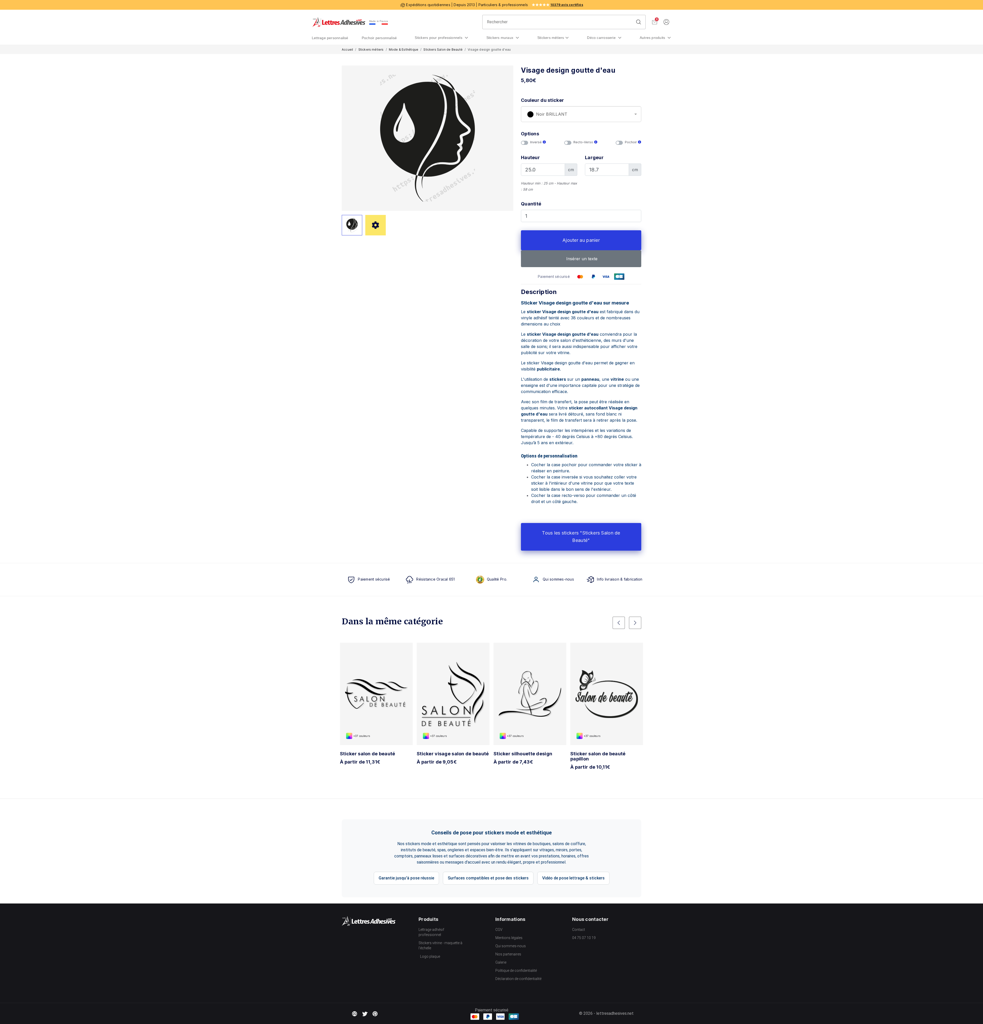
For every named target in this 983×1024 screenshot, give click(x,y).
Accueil (347, 49)
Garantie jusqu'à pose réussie (406, 878)
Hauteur (530, 157)
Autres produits (653, 38)
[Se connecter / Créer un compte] (666, 22)
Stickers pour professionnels (439, 38)
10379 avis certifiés (566, 5)
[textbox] (581, 114)
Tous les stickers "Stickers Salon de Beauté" (581, 536)
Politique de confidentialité (516, 970)
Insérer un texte (581, 258)
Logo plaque (430, 956)
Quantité (531, 203)
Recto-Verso (583, 142)
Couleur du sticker (542, 100)
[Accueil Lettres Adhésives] (338, 22)
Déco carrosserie (602, 38)
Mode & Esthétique (403, 49)
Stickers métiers (550, 38)
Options (530, 133)
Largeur (594, 157)
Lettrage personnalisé (330, 38)
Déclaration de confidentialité (518, 979)
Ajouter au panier (581, 240)
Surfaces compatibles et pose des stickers (488, 878)
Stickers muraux (500, 38)
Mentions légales (508, 938)
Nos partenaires (508, 954)
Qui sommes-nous (510, 946)
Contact (578, 930)
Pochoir (631, 142)
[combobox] (581, 114)
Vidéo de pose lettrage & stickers (573, 878)
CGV (499, 930)
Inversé (536, 142)
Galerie (500, 962)
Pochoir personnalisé (379, 38)
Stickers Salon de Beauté (443, 49)
